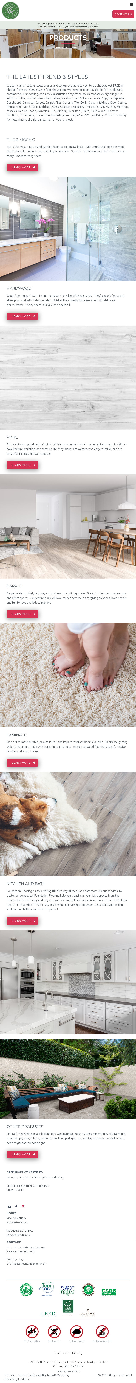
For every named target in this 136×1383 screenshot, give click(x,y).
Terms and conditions (16, 1375)
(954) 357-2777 (15, 1259)
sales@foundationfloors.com (29, 1263)
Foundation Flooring (10, 10)
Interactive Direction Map (68, 1371)
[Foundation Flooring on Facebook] (16, 1207)
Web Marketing (38, 1375)
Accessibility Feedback (16, 1379)
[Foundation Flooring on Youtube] (9, 1207)
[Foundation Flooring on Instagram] (23, 1207)
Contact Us (123, 14)
